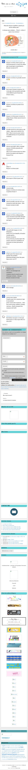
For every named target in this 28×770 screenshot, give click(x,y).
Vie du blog (14, 52)
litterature (7, 756)
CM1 (22, 747)
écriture (15, 759)
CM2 (3, 749)
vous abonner (12, 377)
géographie (22, 751)
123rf (14, 585)
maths (10, 756)
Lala (14, 23)
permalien (4, 53)
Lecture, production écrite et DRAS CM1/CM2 (12, 528)
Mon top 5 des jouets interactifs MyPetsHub (11, 529)
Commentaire (6, 337)
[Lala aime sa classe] (14, 9)
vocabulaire (10, 759)
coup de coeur (20, 749)
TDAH (23, 757)
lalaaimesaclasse (9, 754)
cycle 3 (6, 751)
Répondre (5, 71)
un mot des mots (4, 759)
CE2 (8, 747)
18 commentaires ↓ (20, 23)
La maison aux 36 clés (7, 524)
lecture (3, 756)
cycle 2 (3, 751)
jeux (18, 752)
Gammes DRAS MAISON (13, 542)
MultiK (7, 252)
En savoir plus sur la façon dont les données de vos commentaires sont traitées (14, 386)
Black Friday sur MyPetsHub (8, 525)
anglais (4, 746)
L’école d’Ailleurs (9, 163)
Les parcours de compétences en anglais (15, 540)
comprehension (8, 749)
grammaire (17, 751)
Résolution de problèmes (14, 757)
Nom (4, 356)
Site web (5, 366)
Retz (5, 757)
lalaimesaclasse (20, 754)
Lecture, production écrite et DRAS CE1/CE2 (11, 526)
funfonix (14, 588)
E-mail (4, 361)
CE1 (6, 747)
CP (24, 749)
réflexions (7, 757)
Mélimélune (8, 316)
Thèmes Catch (17, 768)
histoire (14, 752)
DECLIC (10, 751)
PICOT (13, 756)
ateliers (8, 745)
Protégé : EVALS (10, 539)
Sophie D (8, 114)
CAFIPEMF (12, 745)
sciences (20, 757)
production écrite (19, 756)
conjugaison (13, 749)
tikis (25, 757)
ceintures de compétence (14, 747)
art (6, 745)
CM (19, 747)
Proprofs (14, 583)
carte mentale (18, 745)
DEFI (13, 751)
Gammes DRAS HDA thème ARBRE (15, 543)
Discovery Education (14, 580)
